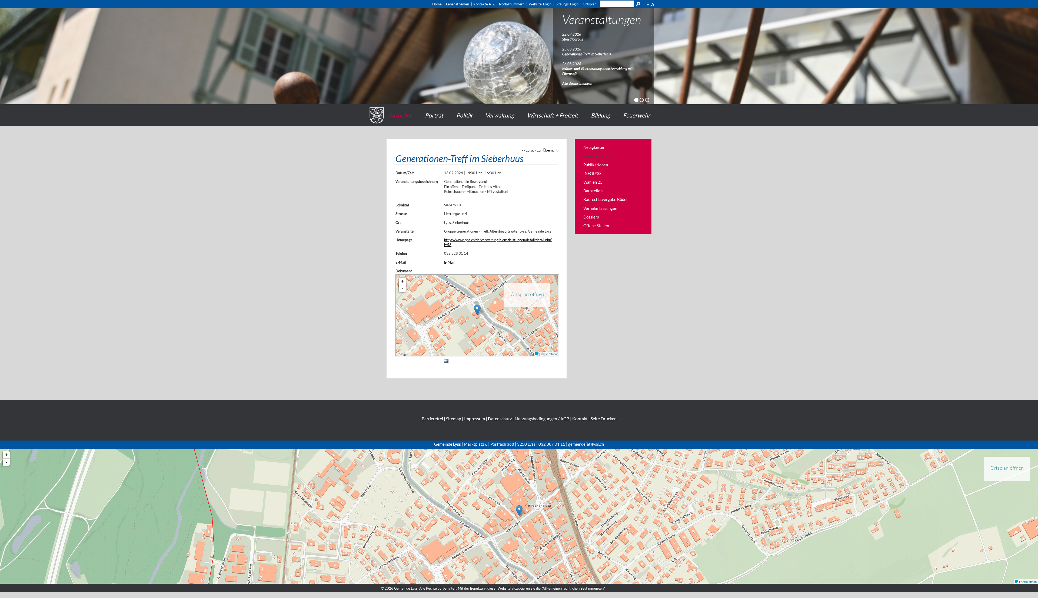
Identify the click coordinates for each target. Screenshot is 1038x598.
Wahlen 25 (593, 182)
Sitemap (453, 418)
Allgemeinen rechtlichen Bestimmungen (573, 588)
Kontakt (580, 418)
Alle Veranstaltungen (577, 83)
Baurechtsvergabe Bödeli (605, 199)
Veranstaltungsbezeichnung (416, 181)
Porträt (434, 115)
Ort (398, 222)
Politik (464, 115)
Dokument (403, 271)
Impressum (474, 418)
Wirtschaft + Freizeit (552, 115)
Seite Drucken (604, 418)
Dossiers (591, 216)
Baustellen (593, 190)
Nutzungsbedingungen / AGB (542, 418)
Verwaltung (499, 115)
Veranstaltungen (598, 155)
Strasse (401, 213)
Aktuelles (400, 115)
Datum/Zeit (404, 173)
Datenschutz (500, 418)
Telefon (401, 253)
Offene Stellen (596, 225)
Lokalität (402, 205)
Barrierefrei (432, 418)
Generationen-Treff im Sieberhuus (586, 54)
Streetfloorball (572, 39)
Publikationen (595, 164)
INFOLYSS (592, 173)
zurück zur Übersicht (542, 150)
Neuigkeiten (594, 147)
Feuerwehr (636, 115)
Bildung (600, 115)
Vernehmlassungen (600, 208)
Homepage (403, 240)
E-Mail (400, 262)
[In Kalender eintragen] (446, 362)
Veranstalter (405, 231)
